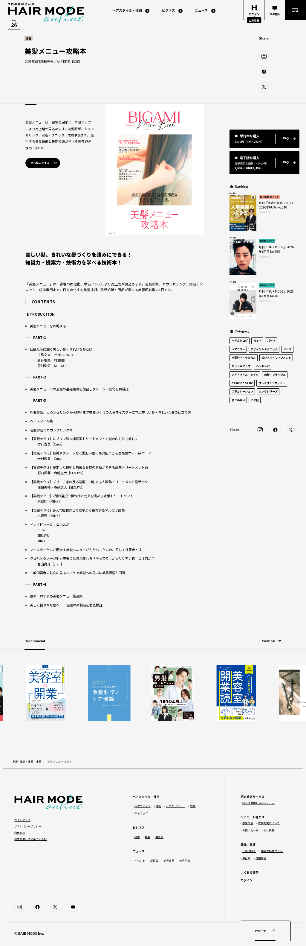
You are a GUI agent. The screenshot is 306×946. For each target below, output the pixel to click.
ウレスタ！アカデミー (271, 383)
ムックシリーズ (268, 391)
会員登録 (254, 20)
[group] (39, 693)
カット (257, 340)
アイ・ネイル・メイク (245, 374)
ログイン (247, 880)
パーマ (271, 340)
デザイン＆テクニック (264, 349)
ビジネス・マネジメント (276, 357)
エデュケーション (242, 391)
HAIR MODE (267, 241)
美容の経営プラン (269, 196)
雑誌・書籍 (26, 761)
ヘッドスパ (263, 366)
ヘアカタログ (240, 340)
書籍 (39, 761)
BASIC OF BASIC (242, 383)
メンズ (287, 349)
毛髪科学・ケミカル (244, 357)
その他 (255, 400)
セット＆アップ (241, 366)
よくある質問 (249, 872)
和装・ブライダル (275, 374)
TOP (15, 761)
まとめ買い (238, 400)
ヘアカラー (238, 349)
